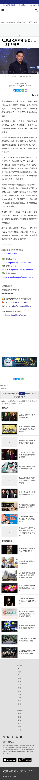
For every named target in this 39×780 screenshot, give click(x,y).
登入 (22, 394)
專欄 (19, 688)
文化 (19, 707)
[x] (16, 736)
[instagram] (3, 736)
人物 (19, 697)
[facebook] (8, 736)
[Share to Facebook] (15, 90)
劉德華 (13, 403)
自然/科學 (19, 710)
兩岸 (35, 22)
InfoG (19, 685)
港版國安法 (23, 401)
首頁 (3, 22)
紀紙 (19, 714)
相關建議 (5, 770)
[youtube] (21, 736)
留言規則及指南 (3, 388)
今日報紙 (19, 665)
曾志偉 (32, 401)
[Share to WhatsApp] (23, 90)
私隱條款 (30, 770)
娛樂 (19, 723)
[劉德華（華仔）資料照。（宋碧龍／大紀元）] (19, 61)
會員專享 (11, 22)
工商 (19, 730)
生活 (19, 701)
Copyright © (6, 772)
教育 (19, 720)
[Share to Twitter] (17, 90)
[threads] (12, 736)
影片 (19, 668)
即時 (19, 22)
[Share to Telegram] (20, 90)
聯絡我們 (13, 770)
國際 (19, 678)
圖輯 (19, 726)
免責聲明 (22, 770)
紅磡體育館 (12, 401)
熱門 (24, 22)
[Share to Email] (26, 90)
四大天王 (5, 403)
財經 (19, 681)
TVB (20, 403)
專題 (19, 691)
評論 (19, 694)
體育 (19, 717)
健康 (19, 704)
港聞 (30, 22)
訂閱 (34, 394)
